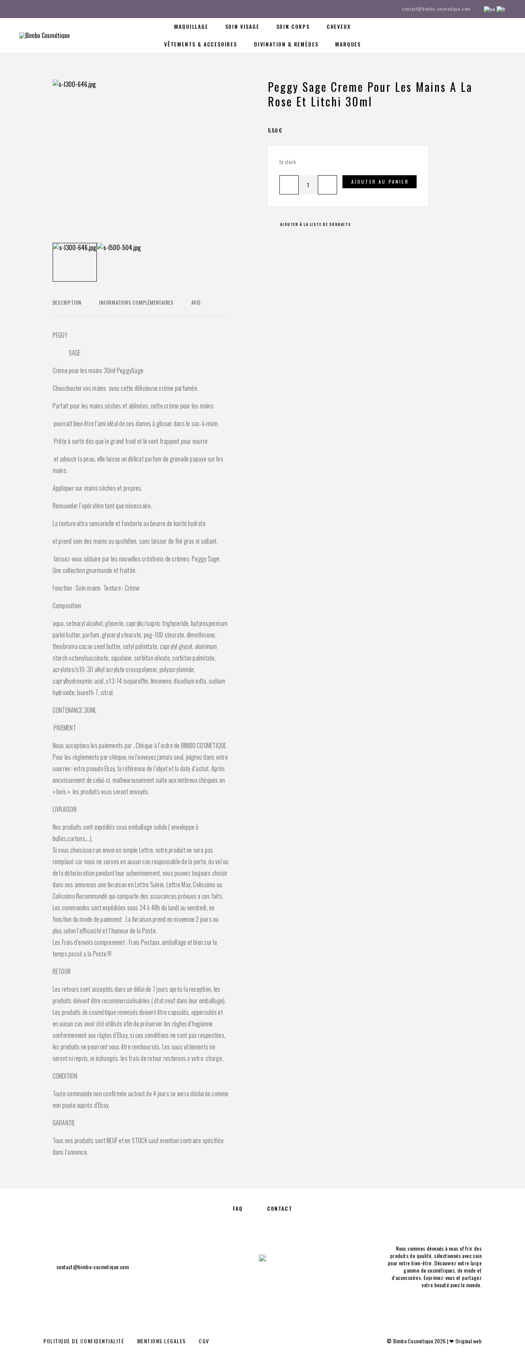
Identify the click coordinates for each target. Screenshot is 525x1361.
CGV (204, 1341)
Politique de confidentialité (83, 1341)
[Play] (75, 262)
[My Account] (468, 35)
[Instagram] (36, 9)
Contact (279, 1208)
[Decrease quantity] (289, 184)
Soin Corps (293, 26)
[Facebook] (21, 9)
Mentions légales (161, 1341)
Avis (196, 302)
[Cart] (503, 34)
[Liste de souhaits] (485, 34)
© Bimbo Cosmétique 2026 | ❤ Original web (434, 1341)
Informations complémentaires (136, 302)
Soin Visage (242, 26)
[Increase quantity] (327, 184)
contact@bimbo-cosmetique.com (436, 8)
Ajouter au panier (380, 181)
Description (67, 302)
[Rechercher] (451, 35)
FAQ (238, 1208)
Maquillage (191, 26)
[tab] (67, 307)
